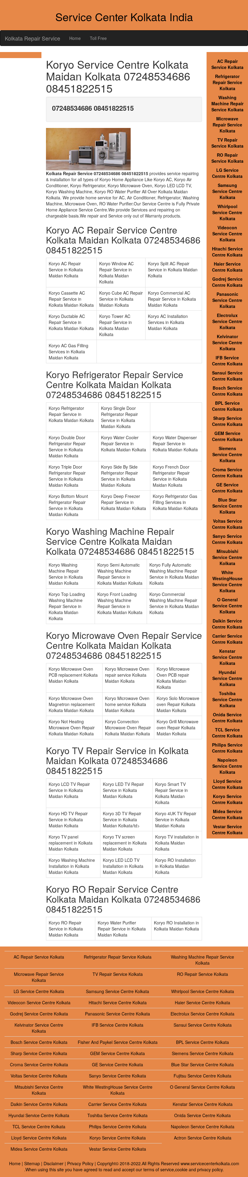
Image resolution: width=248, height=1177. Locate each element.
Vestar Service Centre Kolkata (227, 829)
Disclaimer (54, 1163)
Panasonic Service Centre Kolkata (227, 300)
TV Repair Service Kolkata (227, 143)
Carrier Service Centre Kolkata (227, 639)
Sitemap (32, 1163)
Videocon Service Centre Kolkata (227, 233)
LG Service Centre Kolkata (227, 173)
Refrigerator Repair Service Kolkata (227, 82)
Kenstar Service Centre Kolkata (227, 657)
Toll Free (98, 38)
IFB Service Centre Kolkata (227, 361)
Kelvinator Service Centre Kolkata (227, 342)
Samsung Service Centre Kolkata (227, 191)
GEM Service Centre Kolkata (227, 436)
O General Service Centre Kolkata (227, 606)
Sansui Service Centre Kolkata (227, 376)
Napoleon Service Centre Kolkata (227, 766)
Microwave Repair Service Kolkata (227, 125)
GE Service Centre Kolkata (227, 488)
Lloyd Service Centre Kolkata (227, 784)
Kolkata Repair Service (32, 38)
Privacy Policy (80, 1163)
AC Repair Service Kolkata (227, 64)
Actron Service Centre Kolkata (202, 1138)
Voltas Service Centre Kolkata (227, 524)
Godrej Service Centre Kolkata (227, 282)
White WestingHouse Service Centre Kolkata (227, 581)
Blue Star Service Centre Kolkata (227, 506)
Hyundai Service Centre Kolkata (227, 678)
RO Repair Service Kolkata (227, 158)
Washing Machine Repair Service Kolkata (227, 103)
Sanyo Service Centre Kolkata (227, 539)
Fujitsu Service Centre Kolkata (202, 1076)
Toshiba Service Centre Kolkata (227, 699)
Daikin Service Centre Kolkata (227, 624)
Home (75, 38)
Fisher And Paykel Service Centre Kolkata (118, 1042)
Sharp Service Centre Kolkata (227, 421)
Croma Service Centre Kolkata (227, 472)
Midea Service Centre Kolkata (227, 814)
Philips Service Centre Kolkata (227, 748)
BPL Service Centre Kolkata (227, 406)
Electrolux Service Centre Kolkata (227, 321)
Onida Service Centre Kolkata (227, 717)
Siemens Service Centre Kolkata (227, 454)
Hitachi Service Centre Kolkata (227, 252)
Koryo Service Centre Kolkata (227, 799)
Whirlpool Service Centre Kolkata (227, 212)
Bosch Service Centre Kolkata (227, 391)
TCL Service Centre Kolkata (227, 733)
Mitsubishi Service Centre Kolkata (227, 557)
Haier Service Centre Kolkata (227, 267)
